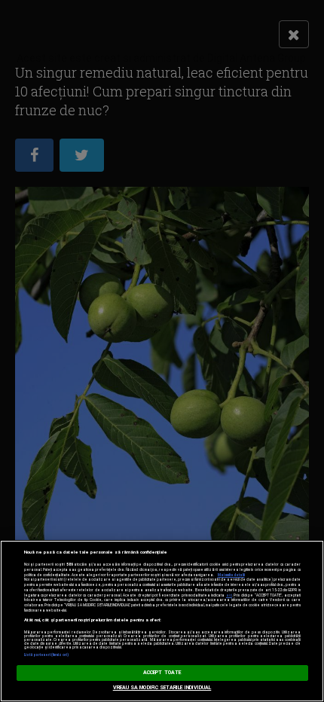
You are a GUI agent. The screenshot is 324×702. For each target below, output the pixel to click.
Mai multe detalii (231, 575)
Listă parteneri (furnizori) (46, 655)
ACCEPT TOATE (162, 673)
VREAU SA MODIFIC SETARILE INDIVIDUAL (162, 688)
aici (229, 595)
